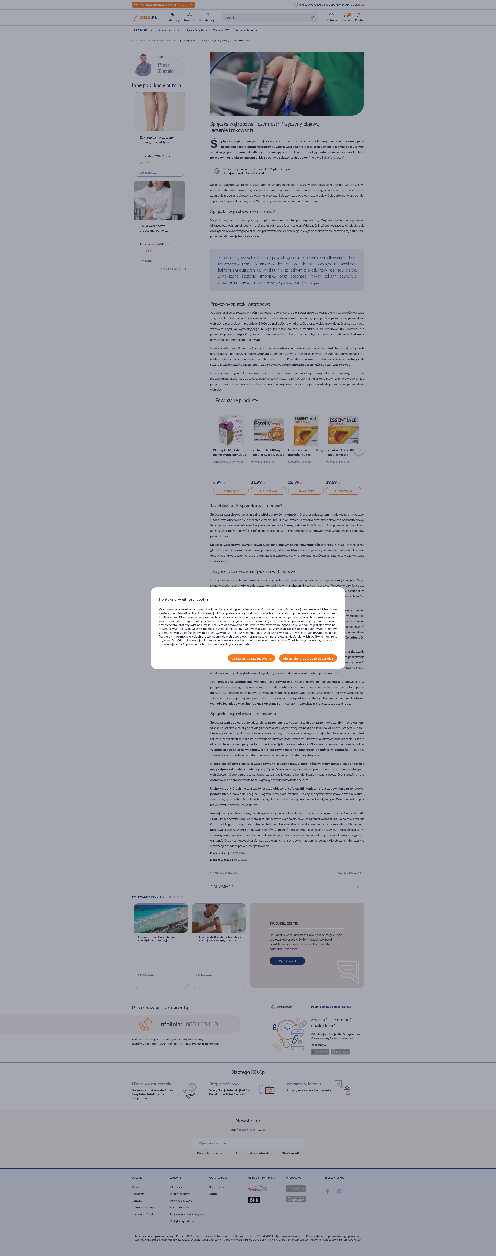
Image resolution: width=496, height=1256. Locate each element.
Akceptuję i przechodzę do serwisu (308, 658)
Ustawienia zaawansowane (251, 658)
